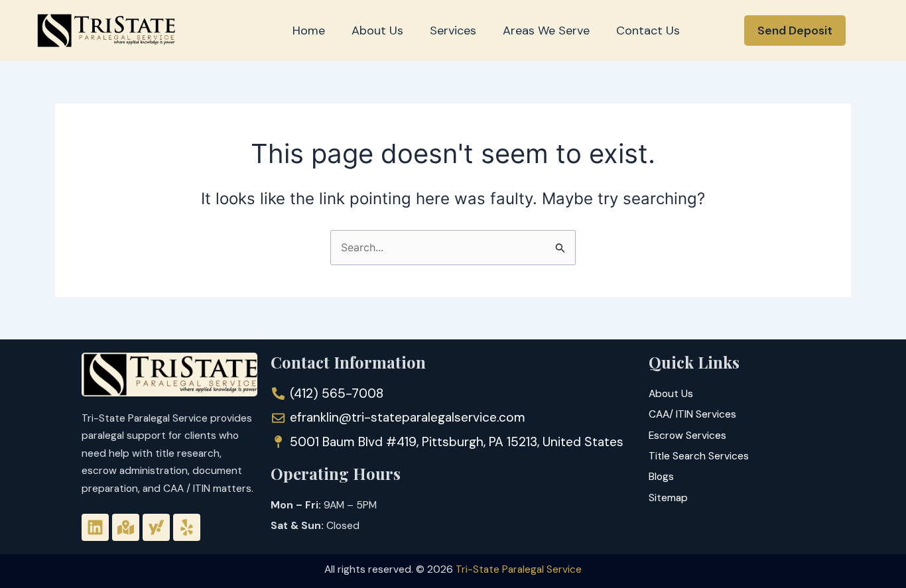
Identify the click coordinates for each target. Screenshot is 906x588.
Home (308, 30)
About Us (377, 30)
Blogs (661, 476)
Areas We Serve (546, 30)
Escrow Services (687, 435)
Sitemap (668, 497)
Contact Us (648, 30)
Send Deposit (794, 30)
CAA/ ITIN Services (692, 414)
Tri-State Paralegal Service (519, 569)
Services (453, 30)
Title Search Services (699, 456)
